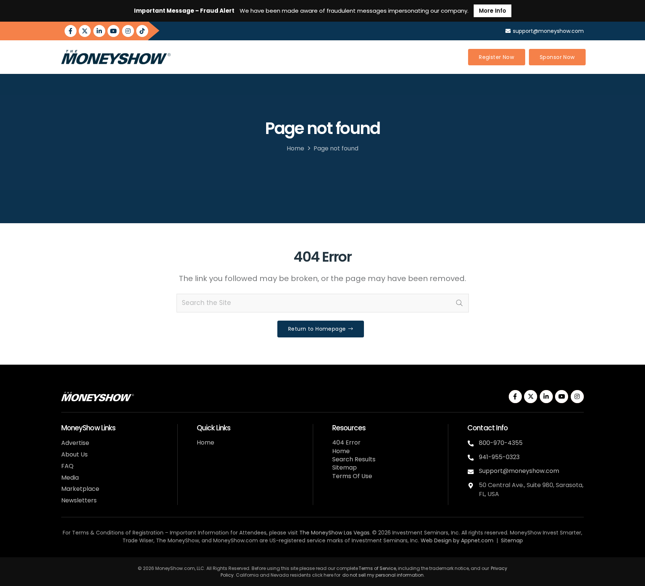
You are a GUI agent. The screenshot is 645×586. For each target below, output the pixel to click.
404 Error (346, 442)
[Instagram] (128, 31)
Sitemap (344, 467)
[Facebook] (71, 31)
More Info (492, 11)
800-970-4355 (501, 443)
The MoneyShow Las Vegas (334, 532)
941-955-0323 (499, 457)
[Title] (142, 31)
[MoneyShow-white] (97, 396)
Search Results (354, 459)
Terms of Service (377, 568)
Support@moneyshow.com (519, 471)
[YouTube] (113, 31)
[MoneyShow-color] (116, 57)
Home (295, 148)
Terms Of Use (352, 476)
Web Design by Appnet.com (457, 540)
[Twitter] (85, 31)
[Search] (459, 303)
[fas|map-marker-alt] (473, 485)
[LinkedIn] (99, 31)
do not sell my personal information (383, 575)
